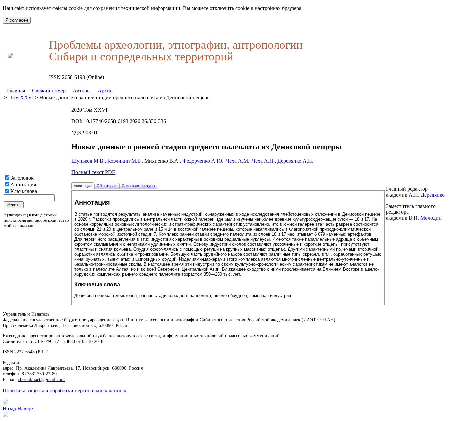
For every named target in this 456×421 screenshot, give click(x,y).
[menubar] (60, 91)
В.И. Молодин (425, 218)
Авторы (81, 90)
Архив (105, 90)
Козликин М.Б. (124, 161)
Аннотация (23, 184)
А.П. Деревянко (427, 195)
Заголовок (22, 178)
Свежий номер (48, 90)
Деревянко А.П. (295, 161)
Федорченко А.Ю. (202, 161)
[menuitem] (16, 91)
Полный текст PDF (93, 172)
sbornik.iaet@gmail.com (41, 379)
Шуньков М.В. (88, 161)
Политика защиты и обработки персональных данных (64, 390)
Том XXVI (22, 97)
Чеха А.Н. (263, 161)
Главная (16, 90)
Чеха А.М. (237, 161)
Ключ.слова (23, 191)
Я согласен (16, 20)
